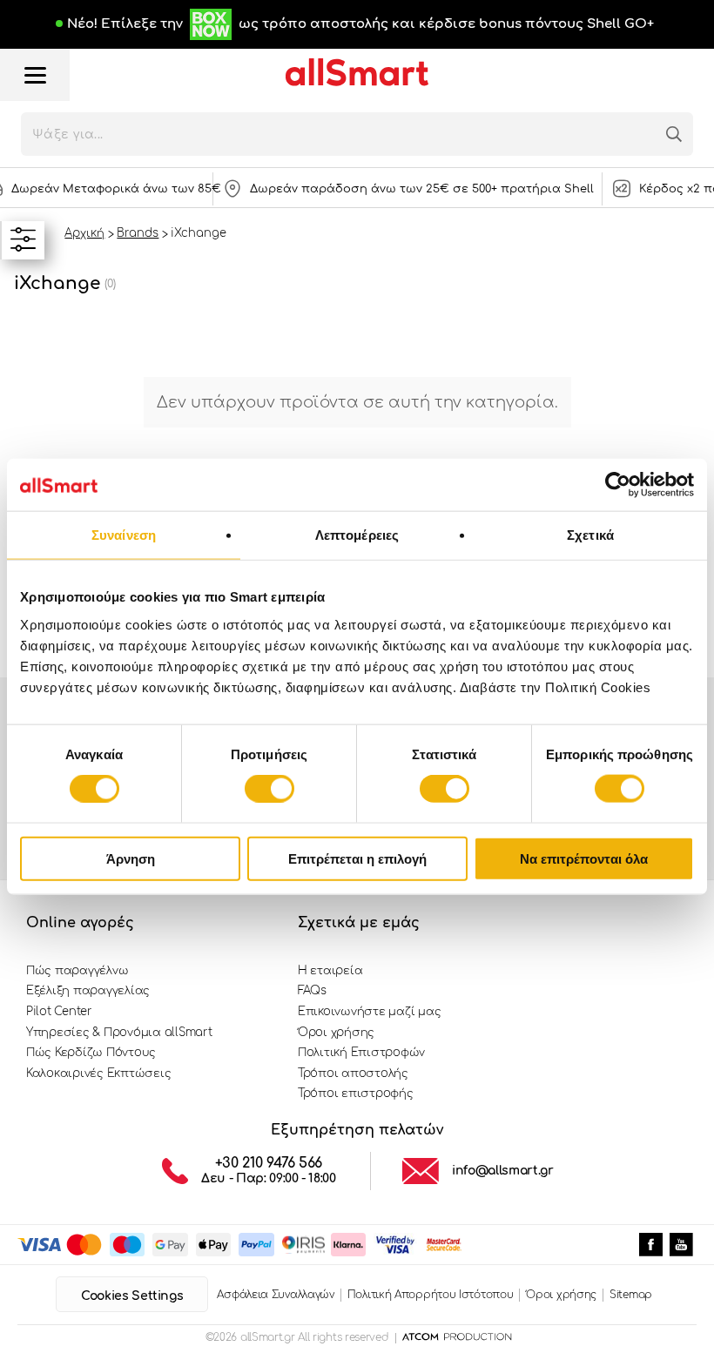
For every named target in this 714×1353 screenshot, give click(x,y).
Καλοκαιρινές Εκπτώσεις (98, 1073)
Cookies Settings (132, 1296)
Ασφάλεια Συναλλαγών (275, 1295)
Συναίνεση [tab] (123, 535)
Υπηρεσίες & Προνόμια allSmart (119, 1033)
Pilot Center (59, 1012)
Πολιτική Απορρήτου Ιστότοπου (430, 1295)
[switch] (269, 789)
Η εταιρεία (330, 971)
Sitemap (631, 1295)
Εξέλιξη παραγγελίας (88, 991)
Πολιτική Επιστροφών (361, 1053)
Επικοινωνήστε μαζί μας (369, 1012)
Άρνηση (130, 858)
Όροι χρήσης (336, 1033)
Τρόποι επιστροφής (356, 1093)
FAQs (312, 991)
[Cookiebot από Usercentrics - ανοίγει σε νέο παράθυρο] (618, 485)
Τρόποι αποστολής (353, 1073)
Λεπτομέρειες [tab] (357, 535)
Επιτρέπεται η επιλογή (357, 858)
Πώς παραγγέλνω (77, 971)
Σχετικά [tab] (590, 535)
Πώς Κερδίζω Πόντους (91, 1053)
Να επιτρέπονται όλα (584, 858)
